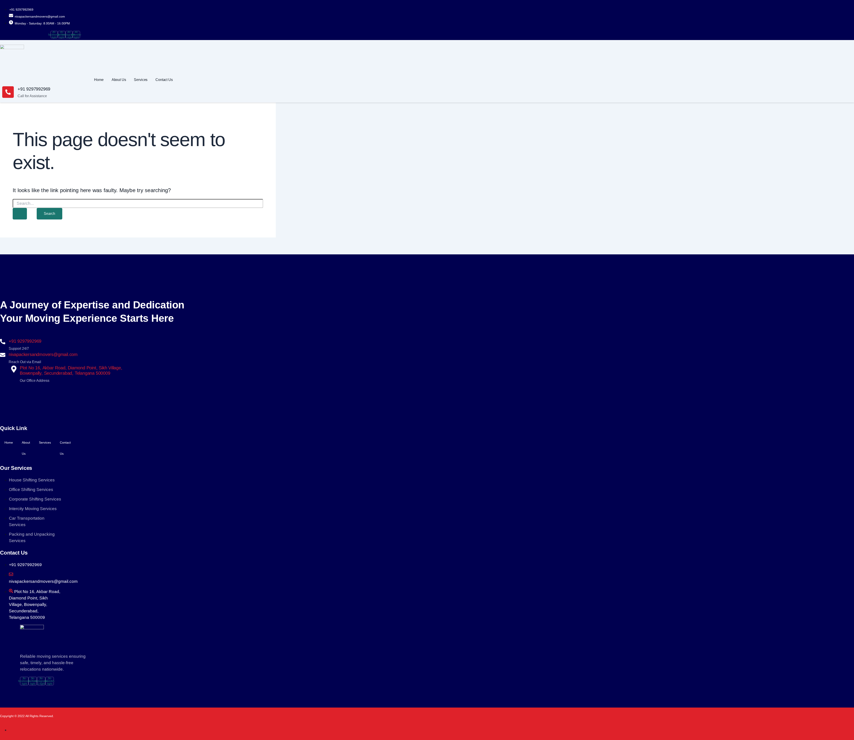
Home (98, 80)
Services (140, 80)
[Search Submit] (20, 213)
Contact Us (164, 80)
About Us (119, 80)
